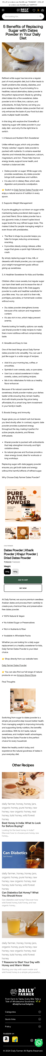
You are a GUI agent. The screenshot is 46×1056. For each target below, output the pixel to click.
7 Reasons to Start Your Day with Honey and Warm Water (21, 963)
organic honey (10, 807)
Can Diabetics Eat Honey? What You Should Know (20, 894)
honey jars (30, 803)
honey (19, 803)
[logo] (23, 10)
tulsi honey (16, 815)
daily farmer (8, 803)
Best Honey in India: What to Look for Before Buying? (21, 824)
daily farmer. (9, 873)
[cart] (42, 10)
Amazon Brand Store (26, 675)
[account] (38, 10)
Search (41, 16)
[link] (23, 785)
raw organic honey (20, 811)
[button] (3, 10)
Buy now (23, 588)
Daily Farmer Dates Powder (26, 189)
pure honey (25, 807)
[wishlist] (34, 10)
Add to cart (23, 580)
